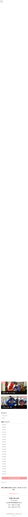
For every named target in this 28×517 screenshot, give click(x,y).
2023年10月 (4, 454)
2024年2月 (4, 446)
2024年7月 (4, 439)
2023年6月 (4, 459)
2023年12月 (4, 451)
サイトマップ (3, 482)
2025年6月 (4, 424)
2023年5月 (4, 461)
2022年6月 (4, 471)
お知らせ (3, 418)
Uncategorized (4, 415)
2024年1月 (4, 449)
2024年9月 (4, 434)
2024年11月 (4, 432)
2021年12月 (4, 473)
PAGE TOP (26, 500)
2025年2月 (4, 429)
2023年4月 (4, 463)
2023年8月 (4, 456)
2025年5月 (4, 427)
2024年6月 (4, 441)
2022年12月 (4, 466)
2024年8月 (4, 437)
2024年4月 (4, 444)
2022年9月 (4, 468)
